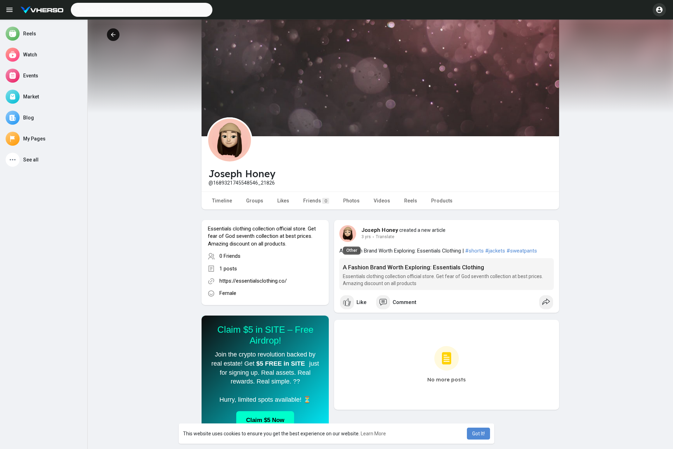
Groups (254, 200)
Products (442, 200)
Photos (351, 200)
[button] (141, 10)
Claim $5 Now (265, 420)
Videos (382, 200)
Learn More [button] (373, 433)
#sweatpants (522, 251)
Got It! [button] (478, 433)
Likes (283, 200)
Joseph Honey (379, 230)
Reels (410, 200)
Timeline (222, 200)
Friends (315, 200)
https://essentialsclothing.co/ (253, 281)
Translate (385, 236)
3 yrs (366, 236)
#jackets (495, 251)
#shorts (474, 251)
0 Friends (229, 256)
